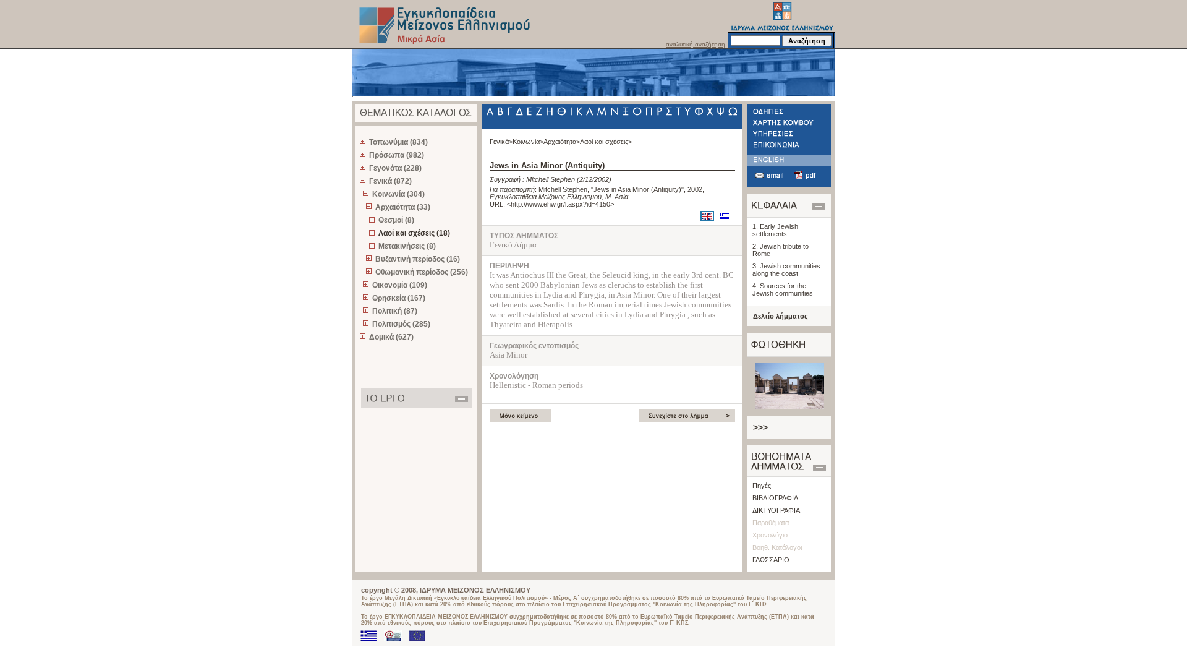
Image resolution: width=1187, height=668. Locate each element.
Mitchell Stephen (550, 179)
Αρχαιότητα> (561, 141)
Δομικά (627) (391, 337)
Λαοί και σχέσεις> (606, 141)
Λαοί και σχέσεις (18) (414, 233)
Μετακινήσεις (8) (407, 246)
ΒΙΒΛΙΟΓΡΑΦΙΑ (775, 498)
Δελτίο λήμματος (780, 316)
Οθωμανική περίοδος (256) (421, 272)
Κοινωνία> (528, 141)
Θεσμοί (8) (396, 220)
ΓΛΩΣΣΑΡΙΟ (770, 559)
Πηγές (761, 485)
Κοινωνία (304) (398, 194)
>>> (760, 427)
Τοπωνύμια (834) (398, 142)
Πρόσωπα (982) (396, 155)
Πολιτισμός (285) (401, 324)
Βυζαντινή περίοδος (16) (417, 259)
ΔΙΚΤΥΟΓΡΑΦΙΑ (776, 510)
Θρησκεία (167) (398, 298)
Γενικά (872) (390, 181)
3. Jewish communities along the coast (786, 269)
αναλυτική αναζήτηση (695, 44)
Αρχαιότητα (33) (402, 207)
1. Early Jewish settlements (775, 230)
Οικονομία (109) (399, 285)
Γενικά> (501, 141)
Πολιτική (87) (394, 311)
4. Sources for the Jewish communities (782, 289)
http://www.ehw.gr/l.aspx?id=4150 (560, 204)
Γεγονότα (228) (395, 168)
